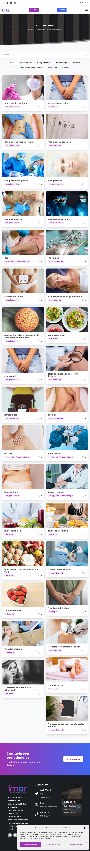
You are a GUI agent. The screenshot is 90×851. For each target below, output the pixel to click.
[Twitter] (15, 835)
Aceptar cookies (30, 845)
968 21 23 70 (84, 3)
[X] (7, 3)
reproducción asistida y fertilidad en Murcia (17, 803)
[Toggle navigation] (87, 9)
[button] (86, 828)
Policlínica (41, 29)
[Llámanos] (36, 814)
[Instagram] (15, 3)
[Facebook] (3, 3)
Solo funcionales (53, 845)
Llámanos (44, 812)
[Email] (36, 805)
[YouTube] (11, 3)
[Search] (86, 54)
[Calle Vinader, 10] (36, 793)
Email (43, 803)
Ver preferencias (76, 845)
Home (30, 29)
